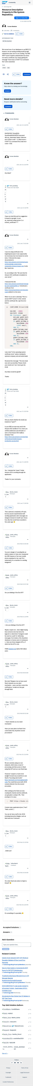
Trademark (8, 1077)
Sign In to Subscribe (22, 18)
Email (4, 67)
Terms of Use (24, 1068)
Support (25, 1077)
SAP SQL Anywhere (7, 41)
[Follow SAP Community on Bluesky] (15, 1062)
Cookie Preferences (8, 1082)
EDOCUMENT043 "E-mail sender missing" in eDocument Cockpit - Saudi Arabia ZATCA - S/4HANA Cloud (15, 988)
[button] (16, 33)
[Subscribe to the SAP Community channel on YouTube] (18, 1062)
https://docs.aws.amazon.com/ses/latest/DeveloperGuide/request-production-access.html (16, 439)
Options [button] (30, 18)
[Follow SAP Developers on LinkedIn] (21, 1062)
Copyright (8, 1072)
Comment (27, 74)
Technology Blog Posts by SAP (12, 972)
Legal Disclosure (24, 1072)
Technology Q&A (7, 6)
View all (4, 1053)
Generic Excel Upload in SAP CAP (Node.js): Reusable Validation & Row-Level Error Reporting (15, 960)
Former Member (12, 26)
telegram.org (12, 649)
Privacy (8, 1068)
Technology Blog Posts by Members (14, 964)
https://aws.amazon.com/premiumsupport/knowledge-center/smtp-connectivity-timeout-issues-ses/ (16, 264)
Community (12, 2)
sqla (8, 67)
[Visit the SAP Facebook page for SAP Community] (12, 1062)
